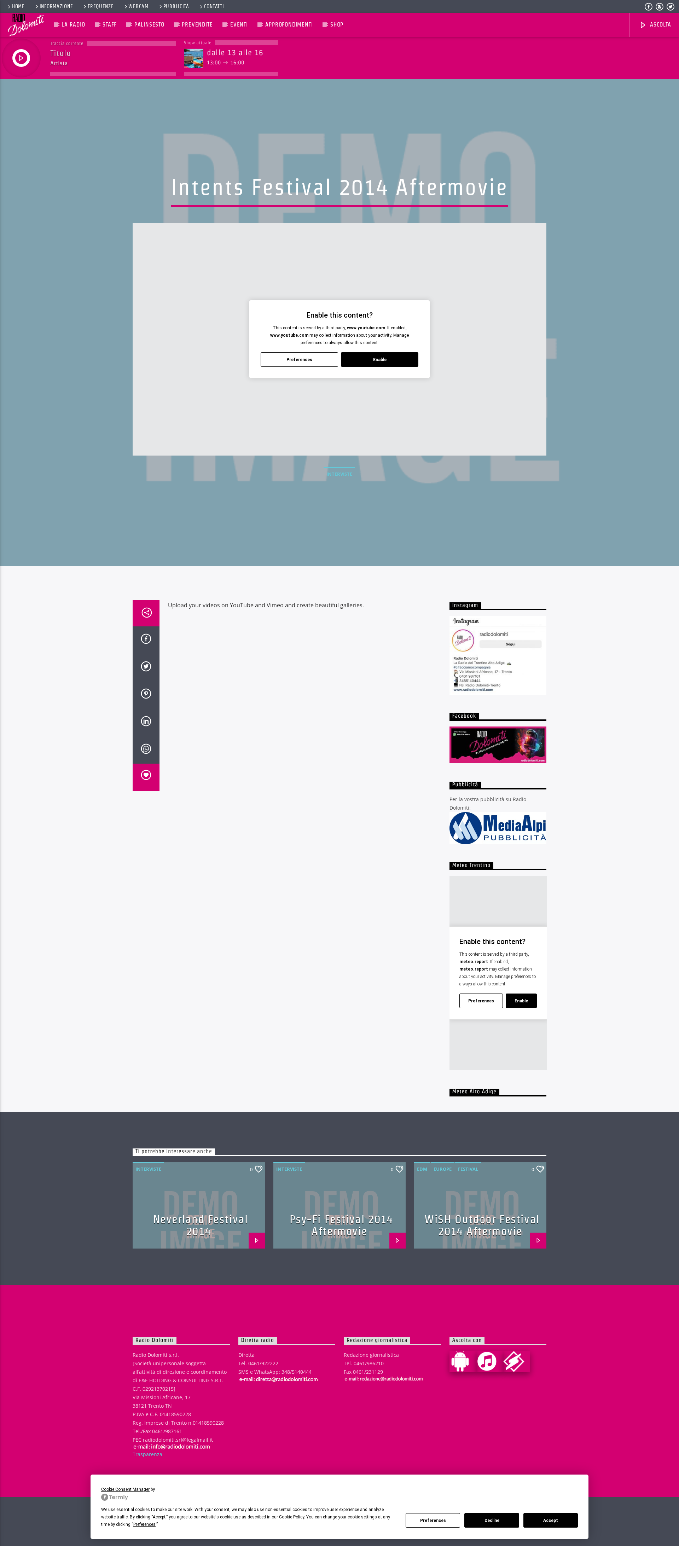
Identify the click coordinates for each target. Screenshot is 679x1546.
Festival (468, 1169)
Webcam (138, 6)
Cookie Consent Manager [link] (125, 1489)
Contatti (214, 6)
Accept (550, 1520)
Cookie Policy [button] (291, 1517)
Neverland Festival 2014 (200, 1225)
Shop (336, 25)
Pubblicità (176, 6)
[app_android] (462, 1361)
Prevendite (197, 25)
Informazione (56, 6)
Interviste (339, 474)
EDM (422, 1169)
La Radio (73, 25)
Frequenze (101, 6)
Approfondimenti (289, 25)
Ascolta (659, 25)
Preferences (433, 1520)
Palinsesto (149, 25)
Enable (380, 359)
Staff (110, 25)
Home (18, 6)
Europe (443, 1169)
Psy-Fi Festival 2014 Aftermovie (341, 1225)
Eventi (239, 25)
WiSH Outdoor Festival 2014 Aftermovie (482, 1225)
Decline (491, 1520)
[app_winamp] (516, 1361)
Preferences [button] (144, 1524)
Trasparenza (147, 1454)
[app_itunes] (489, 1361)
